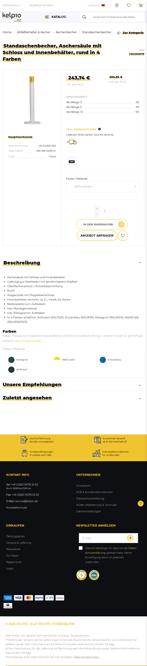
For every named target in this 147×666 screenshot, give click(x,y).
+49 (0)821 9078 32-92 (24, 484)
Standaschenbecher (96, 32)
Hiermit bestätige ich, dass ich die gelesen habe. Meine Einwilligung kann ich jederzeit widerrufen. (111, 555)
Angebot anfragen (96, 235)
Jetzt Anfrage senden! (28, 340)
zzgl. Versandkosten (81, 129)
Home (7, 32)
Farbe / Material (76, 178)
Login (9, 568)
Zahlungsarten (15, 536)
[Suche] (85, 16)
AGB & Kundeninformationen (94, 492)
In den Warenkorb (98, 224)
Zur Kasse (12, 555)
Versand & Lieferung (18, 542)
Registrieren (14, 562)
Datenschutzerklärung (90, 498)
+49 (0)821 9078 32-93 (25, 494)
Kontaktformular (16, 507)
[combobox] (103, 186)
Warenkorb (13, 549)
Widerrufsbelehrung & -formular (96, 505)
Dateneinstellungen (88, 511)
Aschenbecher (66, 32)
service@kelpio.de (26, 501)
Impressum (83, 485)
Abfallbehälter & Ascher (33, 32)
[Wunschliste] (128, 5)
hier (111, 644)
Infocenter (10, 5)
